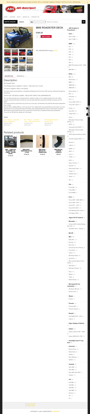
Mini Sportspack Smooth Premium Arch (51, 120)
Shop (6, 17)
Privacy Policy (31, 405)
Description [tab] (9, 76)
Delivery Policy (31, 404)
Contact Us (35, 17)
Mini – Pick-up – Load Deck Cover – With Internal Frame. (32, 120)
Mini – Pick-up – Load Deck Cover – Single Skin (11, 120)
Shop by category (10, 22)
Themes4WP (56, 411)
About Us (26, 17)
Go (84, 22)
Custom (12, 17)
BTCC (19, 17)
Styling (56, 50)
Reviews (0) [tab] (20, 76)
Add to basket (46, 36)
